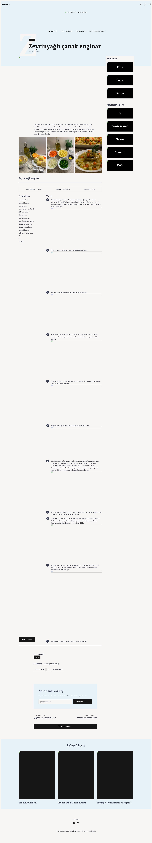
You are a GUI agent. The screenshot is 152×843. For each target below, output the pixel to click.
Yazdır (23, 639)
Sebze (32, 40)
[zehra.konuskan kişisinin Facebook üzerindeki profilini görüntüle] (74, 823)
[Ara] (150, 4)
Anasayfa (52, 31)
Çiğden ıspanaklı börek (45, 717)
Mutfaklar (81, 31)
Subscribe (79, 702)
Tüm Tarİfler (66, 31)
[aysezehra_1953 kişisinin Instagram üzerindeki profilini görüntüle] (78, 823)
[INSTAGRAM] (145, 4)
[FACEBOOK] (141, 4)
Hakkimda (5, 4)
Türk (37, 657)
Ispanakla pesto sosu (87, 717)
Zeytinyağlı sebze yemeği (51, 664)
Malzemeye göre (96, 31)
